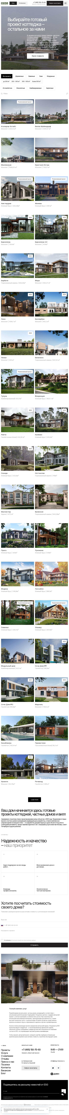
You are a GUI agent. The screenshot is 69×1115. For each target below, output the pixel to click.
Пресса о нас (7, 1061)
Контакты (6, 1067)
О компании (7, 1056)
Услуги (4, 1053)
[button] (65, 3)
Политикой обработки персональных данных (24, 940)
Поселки (5, 1064)
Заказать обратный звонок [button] (39, 4)
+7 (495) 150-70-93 (39, 2)
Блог (3, 1073)
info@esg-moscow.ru (58, 1061)
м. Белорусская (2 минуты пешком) (28, 1062)
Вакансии (6, 1070)
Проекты (5, 1050)
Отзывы (5, 1058)
